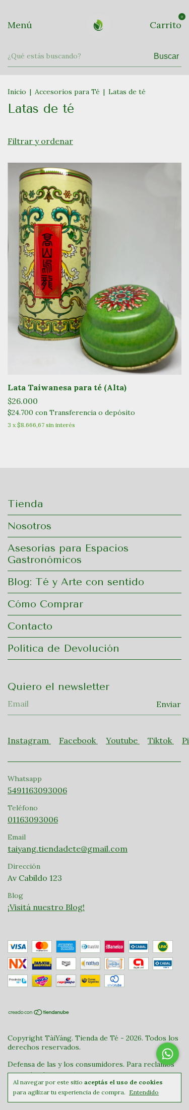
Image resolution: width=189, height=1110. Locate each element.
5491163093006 (37, 790)
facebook (78, 740)
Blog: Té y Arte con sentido (76, 582)
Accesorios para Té (67, 91)
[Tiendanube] (39, 1013)
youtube (123, 740)
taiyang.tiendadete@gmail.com (68, 849)
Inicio (17, 91)
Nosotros (29, 526)
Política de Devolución (63, 648)
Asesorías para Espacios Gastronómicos (68, 554)
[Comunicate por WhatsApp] (167, 1054)
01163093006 (33, 819)
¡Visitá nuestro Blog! (46, 907)
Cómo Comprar (45, 604)
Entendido (144, 1092)
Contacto (30, 626)
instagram (29, 740)
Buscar (166, 56)
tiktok (161, 740)
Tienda (25, 504)
